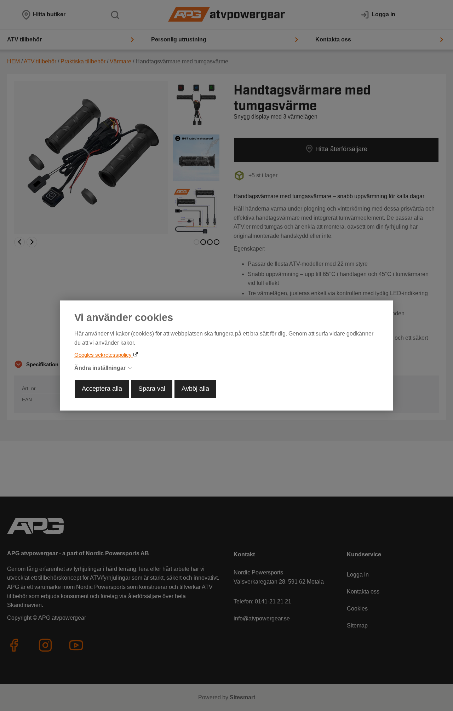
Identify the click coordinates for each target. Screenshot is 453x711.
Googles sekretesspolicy (103, 355)
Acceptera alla (102, 388)
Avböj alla (195, 388)
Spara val (151, 388)
